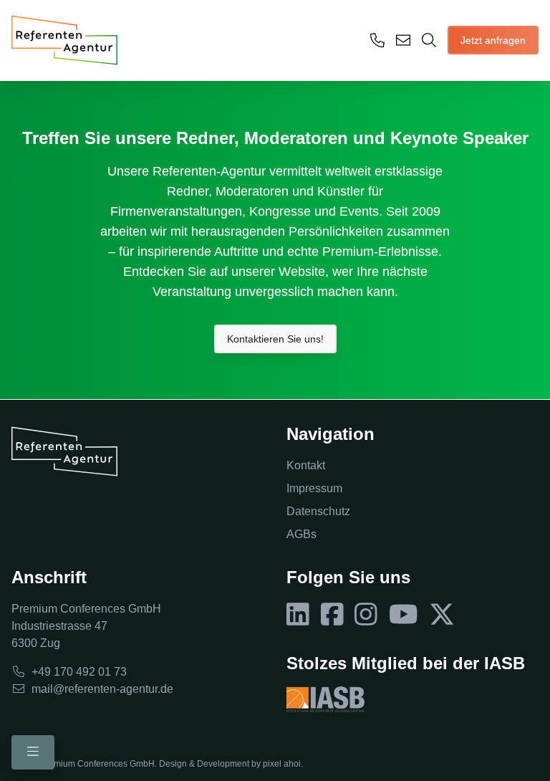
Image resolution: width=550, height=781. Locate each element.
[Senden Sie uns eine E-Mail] (403, 40)
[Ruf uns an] (377, 40)
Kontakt (305, 465)
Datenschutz (318, 511)
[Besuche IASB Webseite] (325, 699)
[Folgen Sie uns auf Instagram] (365, 614)
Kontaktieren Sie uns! (275, 339)
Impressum (314, 488)
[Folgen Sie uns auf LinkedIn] (297, 614)
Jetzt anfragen (493, 40)
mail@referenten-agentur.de (102, 689)
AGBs (301, 534)
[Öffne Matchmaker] (429, 40)
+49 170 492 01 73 (79, 672)
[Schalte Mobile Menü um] (32, 752)
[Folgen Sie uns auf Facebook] (332, 614)
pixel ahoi (282, 764)
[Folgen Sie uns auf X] (442, 614)
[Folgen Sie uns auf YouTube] (403, 614)
